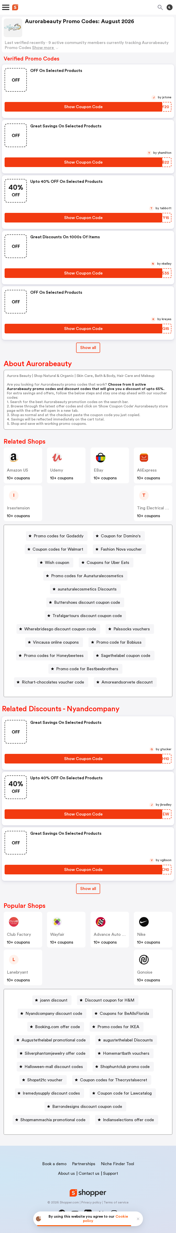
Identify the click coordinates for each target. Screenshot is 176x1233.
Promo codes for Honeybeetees (54, 656)
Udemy (56, 470)
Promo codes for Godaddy (58, 536)
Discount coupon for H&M (109, 1000)
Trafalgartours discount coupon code (87, 616)
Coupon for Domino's (121, 536)
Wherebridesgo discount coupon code (60, 629)
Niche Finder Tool (117, 1164)
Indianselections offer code (128, 1120)
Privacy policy (91, 1202)
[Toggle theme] (169, 7)
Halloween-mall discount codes (54, 1067)
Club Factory (19, 934)
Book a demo (54, 1164)
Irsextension (18, 508)
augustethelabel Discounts (128, 1040)
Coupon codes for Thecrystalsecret (113, 1080)
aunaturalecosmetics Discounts (87, 589)
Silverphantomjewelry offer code (55, 1053)
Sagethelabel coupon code (125, 656)
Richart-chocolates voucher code (53, 682)
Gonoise (144, 972)
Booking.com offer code (57, 1027)
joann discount (53, 1000)
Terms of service (116, 1202)
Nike (141, 934)
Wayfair (57, 934)
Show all (88, 348)
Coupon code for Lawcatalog (124, 1093)
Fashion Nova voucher (121, 549)
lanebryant (17, 972)
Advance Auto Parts (112, 934)
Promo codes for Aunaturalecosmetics (87, 576)
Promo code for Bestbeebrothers (87, 669)
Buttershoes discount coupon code (87, 602)
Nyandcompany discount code (53, 1013)
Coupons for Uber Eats (108, 562)
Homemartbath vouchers (126, 1053)
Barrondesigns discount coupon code (87, 1106)
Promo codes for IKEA (118, 1027)
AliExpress (147, 470)
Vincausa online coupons (56, 642)
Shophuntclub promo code (125, 1067)
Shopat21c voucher (45, 1080)
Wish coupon (57, 562)
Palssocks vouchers (131, 629)
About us (66, 1173)
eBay (98, 470)
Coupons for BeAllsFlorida (124, 1013)
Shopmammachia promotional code (52, 1120)
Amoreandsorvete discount (127, 682)
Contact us (89, 1173)
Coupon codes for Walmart (58, 549)
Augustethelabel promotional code (54, 1040)
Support (110, 1173)
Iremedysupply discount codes (51, 1093)
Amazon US (17, 470)
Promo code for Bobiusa (118, 642)
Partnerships (83, 1164)
